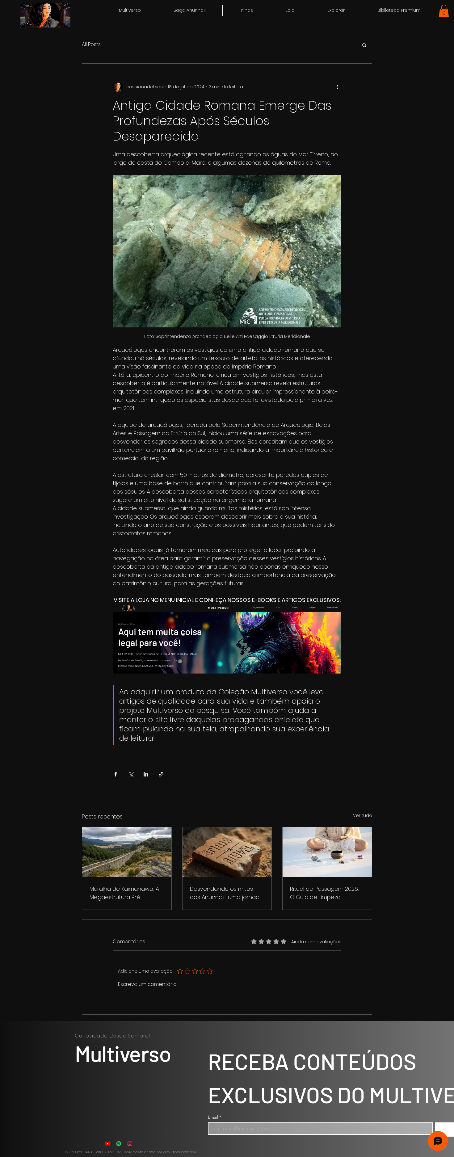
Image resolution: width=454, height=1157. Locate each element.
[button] (336, 10)
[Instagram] (130, 1143)
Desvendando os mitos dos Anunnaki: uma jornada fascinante (226, 893)
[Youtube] (107, 1143)
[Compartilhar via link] (161, 774)
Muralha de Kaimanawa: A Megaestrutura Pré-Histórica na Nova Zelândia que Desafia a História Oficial (125, 893)
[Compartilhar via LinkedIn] (146, 774)
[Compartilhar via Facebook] (116, 774)
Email (214, 1117)
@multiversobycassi (179, 1152)
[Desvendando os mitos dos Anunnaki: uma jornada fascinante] (227, 852)
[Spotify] (119, 1143)
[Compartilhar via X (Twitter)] (131, 774)
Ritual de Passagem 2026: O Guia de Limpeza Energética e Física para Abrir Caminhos (324, 893)
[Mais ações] (337, 87)
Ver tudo (362, 815)
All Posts (91, 44)
